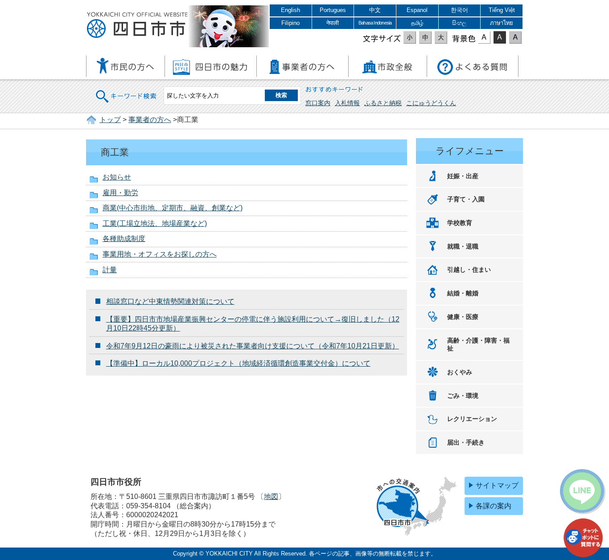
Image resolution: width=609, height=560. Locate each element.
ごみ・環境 (462, 395)
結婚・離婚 (462, 293)
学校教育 (459, 222)
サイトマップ (497, 485)
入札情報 (347, 102)
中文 (375, 10)
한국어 (459, 10)
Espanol (417, 10)
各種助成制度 (124, 238)
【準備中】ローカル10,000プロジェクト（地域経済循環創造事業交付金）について (238, 363)
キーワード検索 (127, 90)
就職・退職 (462, 246)
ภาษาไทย (501, 23)
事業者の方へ (149, 119)
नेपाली (332, 23)
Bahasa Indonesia (374, 22)
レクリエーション (472, 418)
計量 (110, 270)
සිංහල (459, 23)
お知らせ (117, 177)
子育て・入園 (466, 199)
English (290, 10)
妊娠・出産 (462, 176)
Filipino (290, 23)
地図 (271, 496)
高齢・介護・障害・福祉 (478, 344)
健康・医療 (462, 316)
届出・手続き (466, 442)
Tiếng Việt (502, 10)
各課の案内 (493, 506)
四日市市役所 (137, 25)
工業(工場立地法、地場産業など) (155, 223)
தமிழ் (417, 23)
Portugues (333, 10)
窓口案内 (317, 102)
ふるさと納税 (383, 102)
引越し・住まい (469, 269)
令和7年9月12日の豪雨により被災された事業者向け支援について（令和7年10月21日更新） (252, 346)
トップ (110, 119)
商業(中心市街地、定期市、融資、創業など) (173, 208)
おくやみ (459, 372)
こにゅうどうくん (431, 102)
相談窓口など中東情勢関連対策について (170, 301)
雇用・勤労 (120, 192)
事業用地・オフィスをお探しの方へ (160, 254)
